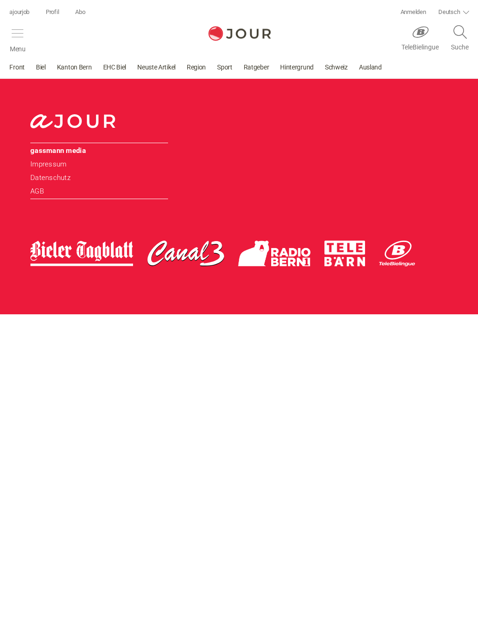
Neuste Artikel (156, 67)
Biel (41, 67)
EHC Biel (115, 67)
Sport (224, 67)
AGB (37, 191)
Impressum (48, 164)
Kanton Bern (74, 67)
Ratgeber (256, 67)
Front (17, 67)
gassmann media (58, 150)
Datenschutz (50, 177)
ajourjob (19, 11)
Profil (52, 11)
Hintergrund (297, 67)
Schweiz (336, 67)
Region (196, 67)
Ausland (370, 67)
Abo (80, 11)
